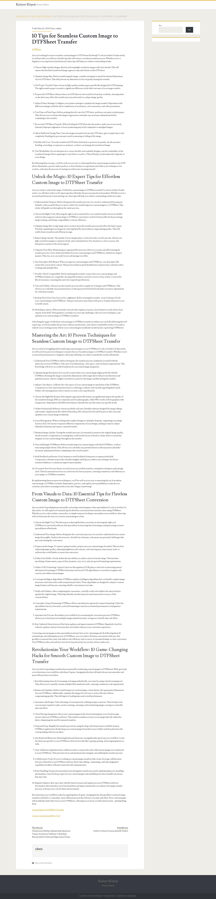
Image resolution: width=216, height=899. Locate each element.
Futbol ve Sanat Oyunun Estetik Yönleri (111, 831)
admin (58, 28)
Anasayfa (22, 16)
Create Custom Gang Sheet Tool (46, 816)
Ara (160, 25)
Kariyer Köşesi (26, 4)
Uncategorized (41, 16)
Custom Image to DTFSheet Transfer (48, 810)
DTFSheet (36, 49)
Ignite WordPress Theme (95, 896)
